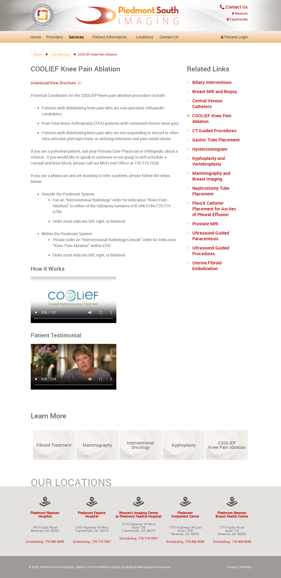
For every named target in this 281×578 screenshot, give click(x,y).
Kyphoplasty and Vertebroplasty (208, 161)
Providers (54, 37)
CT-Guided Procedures (214, 131)
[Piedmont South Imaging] (127, 22)
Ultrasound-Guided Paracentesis (210, 236)
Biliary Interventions (212, 82)
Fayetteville (238, 19)
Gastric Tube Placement (216, 140)
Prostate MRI (205, 224)
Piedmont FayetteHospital (92, 514)
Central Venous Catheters (207, 103)
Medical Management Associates (148, 567)
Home (35, 37)
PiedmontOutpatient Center (185, 514)
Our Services (60, 54)
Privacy (232, 567)
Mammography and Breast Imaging (211, 176)
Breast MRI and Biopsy (214, 91)
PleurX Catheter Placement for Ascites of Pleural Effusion (214, 208)
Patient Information (109, 37)
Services (76, 37)
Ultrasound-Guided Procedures (210, 250)
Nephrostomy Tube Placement (210, 191)
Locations (144, 37)
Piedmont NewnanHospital (45, 514)
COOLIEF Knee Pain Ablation (211, 118)
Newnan (241, 13)
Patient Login (235, 37)
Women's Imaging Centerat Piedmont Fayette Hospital (138, 514)
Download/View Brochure (53, 82)
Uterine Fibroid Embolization (207, 265)
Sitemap (245, 567)
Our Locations (71, 482)
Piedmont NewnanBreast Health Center (232, 514)
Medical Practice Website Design (98, 567)
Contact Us (236, 7)
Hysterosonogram (209, 149)
